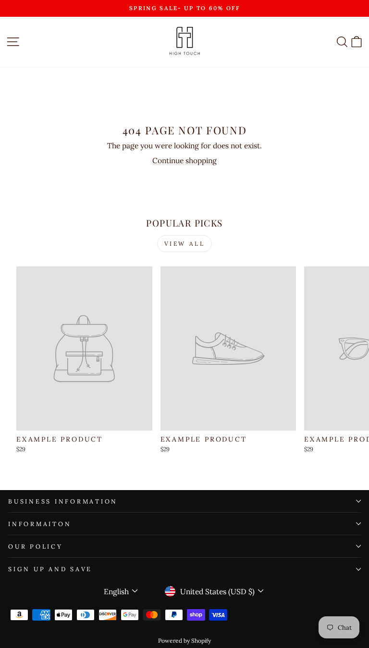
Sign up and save (50, 569)
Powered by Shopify (184, 640)
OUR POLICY (35, 546)
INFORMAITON (39, 524)
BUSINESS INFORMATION (63, 501)
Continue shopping (184, 160)
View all (184, 243)
